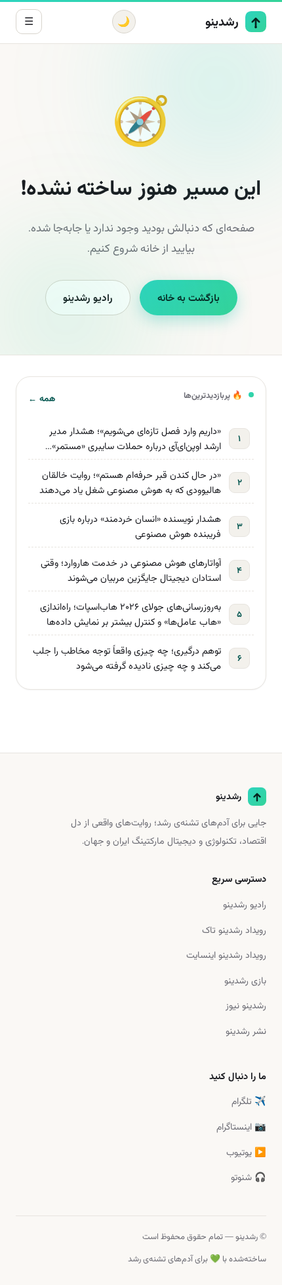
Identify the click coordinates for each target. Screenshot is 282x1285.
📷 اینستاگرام (241, 1126)
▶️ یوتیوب (246, 1152)
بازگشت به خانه (188, 297)
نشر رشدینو (246, 1031)
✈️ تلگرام (249, 1101)
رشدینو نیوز (246, 1005)
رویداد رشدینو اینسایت (226, 955)
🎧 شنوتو (248, 1177)
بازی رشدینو (245, 980)
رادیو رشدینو (88, 297)
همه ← (41, 398)
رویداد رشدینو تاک (234, 930)
